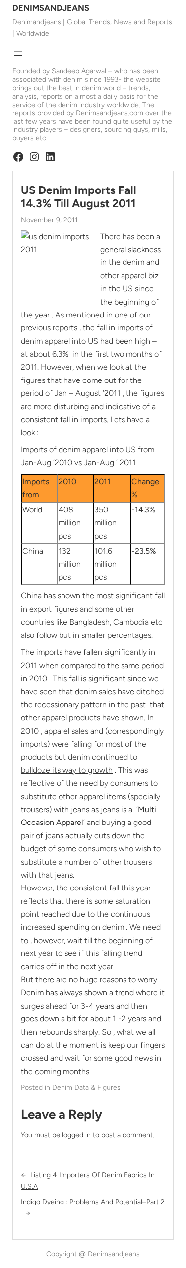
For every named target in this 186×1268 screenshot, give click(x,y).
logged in (76, 1135)
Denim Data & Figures (86, 1087)
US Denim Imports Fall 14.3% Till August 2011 (78, 197)
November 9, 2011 (49, 220)
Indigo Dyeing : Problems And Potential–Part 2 (93, 1202)
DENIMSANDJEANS (50, 8)
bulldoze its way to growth (67, 770)
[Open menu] (18, 54)
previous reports (49, 327)
